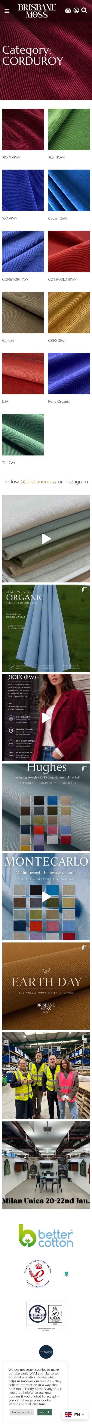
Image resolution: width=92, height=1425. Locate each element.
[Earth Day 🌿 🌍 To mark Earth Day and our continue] (46, 986)
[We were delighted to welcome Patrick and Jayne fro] (46, 1075)
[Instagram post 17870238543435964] (46, 1165)
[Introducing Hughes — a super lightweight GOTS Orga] (46, 807)
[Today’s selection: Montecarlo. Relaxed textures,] (46, 538)
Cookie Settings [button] (22, 1412)
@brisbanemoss (38, 481)
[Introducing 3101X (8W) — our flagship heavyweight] (46, 717)
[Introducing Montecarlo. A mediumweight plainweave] (46, 896)
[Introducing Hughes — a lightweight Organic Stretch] (46, 628)
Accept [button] (44, 1412)
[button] (7, 11)
